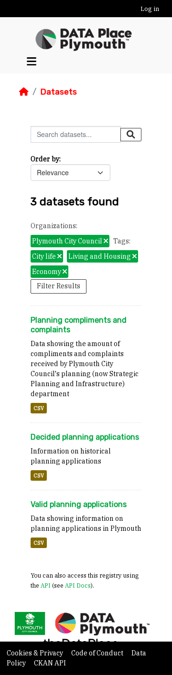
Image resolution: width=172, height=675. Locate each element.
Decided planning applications (85, 437)
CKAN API (50, 663)
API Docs (78, 585)
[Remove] (106, 241)
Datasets (58, 91)
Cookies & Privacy (35, 653)
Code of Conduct (98, 653)
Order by (45, 159)
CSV (38, 408)
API (46, 585)
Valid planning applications (79, 504)
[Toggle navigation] (32, 62)
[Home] (24, 91)
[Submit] (130, 134)
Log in (149, 9)
